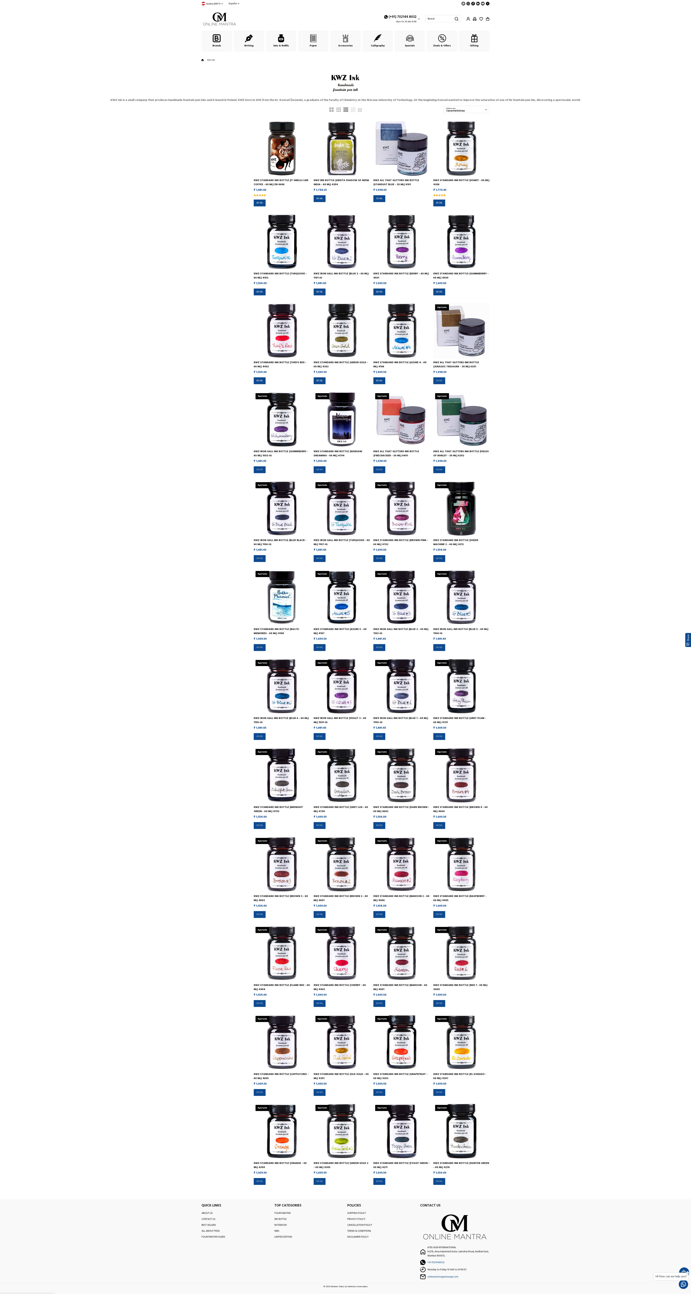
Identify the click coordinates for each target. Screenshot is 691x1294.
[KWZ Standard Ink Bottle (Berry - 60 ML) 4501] (401, 242)
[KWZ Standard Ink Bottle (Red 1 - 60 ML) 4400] (461, 953)
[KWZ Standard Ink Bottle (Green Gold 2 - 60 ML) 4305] (342, 1131)
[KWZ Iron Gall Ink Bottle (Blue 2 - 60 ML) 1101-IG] (342, 242)
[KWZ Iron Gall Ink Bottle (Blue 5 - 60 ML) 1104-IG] (461, 597)
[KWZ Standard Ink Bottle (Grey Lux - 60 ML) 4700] (342, 775)
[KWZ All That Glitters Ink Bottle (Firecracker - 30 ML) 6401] (401, 419)
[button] (487, 19)
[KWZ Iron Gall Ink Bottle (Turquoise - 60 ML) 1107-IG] (342, 508)
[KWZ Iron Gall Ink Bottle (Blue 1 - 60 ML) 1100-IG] (401, 686)
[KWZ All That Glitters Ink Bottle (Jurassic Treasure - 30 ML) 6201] (461, 331)
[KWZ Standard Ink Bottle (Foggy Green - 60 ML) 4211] (401, 1131)
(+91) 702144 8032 (402, 17)
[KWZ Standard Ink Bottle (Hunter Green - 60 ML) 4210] (461, 1131)
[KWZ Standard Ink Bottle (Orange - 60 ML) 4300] (282, 1131)
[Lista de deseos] (481, 19)
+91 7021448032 (435, 1262)
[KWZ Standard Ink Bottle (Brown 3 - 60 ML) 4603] (282, 864)
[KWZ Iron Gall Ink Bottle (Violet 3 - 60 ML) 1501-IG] (342, 686)
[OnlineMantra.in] (220, 19)
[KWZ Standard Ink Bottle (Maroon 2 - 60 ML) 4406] (401, 864)
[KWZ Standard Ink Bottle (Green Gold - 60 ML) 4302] (342, 331)
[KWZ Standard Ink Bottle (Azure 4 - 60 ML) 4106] (401, 331)
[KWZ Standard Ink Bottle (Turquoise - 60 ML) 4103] (282, 242)
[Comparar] (475, 19)
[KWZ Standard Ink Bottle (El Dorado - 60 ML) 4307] (461, 1042)
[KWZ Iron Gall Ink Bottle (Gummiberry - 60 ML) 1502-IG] (282, 419)
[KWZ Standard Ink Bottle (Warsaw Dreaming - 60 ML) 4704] (342, 419)
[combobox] (443, 18)
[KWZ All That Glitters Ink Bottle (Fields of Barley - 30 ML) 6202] (461, 419)
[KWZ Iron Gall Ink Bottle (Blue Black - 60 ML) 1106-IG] (282, 508)
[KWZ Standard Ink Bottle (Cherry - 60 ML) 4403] (342, 953)
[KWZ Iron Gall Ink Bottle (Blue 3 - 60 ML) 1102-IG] (401, 597)
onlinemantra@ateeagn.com (442, 1277)
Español (233, 3)
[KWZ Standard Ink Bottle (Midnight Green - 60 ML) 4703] (282, 775)
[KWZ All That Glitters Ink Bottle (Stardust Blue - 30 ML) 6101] (401, 148)
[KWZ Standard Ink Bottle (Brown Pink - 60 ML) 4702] (401, 508)
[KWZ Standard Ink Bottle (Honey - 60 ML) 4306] (461, 148)
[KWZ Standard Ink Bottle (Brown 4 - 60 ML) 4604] (461, 775)
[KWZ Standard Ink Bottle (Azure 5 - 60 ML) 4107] (342, 597)
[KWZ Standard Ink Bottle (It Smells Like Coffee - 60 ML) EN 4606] (282, 148)
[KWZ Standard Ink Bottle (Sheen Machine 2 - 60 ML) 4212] (461, 508)
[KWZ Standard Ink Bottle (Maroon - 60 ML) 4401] (401, 953)
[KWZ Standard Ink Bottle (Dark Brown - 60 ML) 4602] (401, 775)
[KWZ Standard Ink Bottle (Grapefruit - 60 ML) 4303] (401, 1042)
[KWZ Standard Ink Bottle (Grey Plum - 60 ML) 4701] (461, 686)
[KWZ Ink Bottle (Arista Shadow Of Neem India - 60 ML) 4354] (342, 148)
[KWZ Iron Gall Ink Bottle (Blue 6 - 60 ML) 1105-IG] (282, 686)
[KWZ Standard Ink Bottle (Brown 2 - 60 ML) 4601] (342, 864)
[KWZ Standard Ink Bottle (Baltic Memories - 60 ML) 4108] (282, 597)
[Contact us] (683, 1284)
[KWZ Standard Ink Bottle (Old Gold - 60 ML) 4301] (342, 1042)
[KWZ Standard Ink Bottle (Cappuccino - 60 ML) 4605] (282, 1042)
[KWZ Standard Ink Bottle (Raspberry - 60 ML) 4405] (461, 864)
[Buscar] (456, 18)
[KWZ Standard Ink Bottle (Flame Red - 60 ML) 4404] (282, 953)
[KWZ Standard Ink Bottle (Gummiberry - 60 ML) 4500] (461, 242)
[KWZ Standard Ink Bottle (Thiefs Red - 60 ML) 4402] (282, 331)
